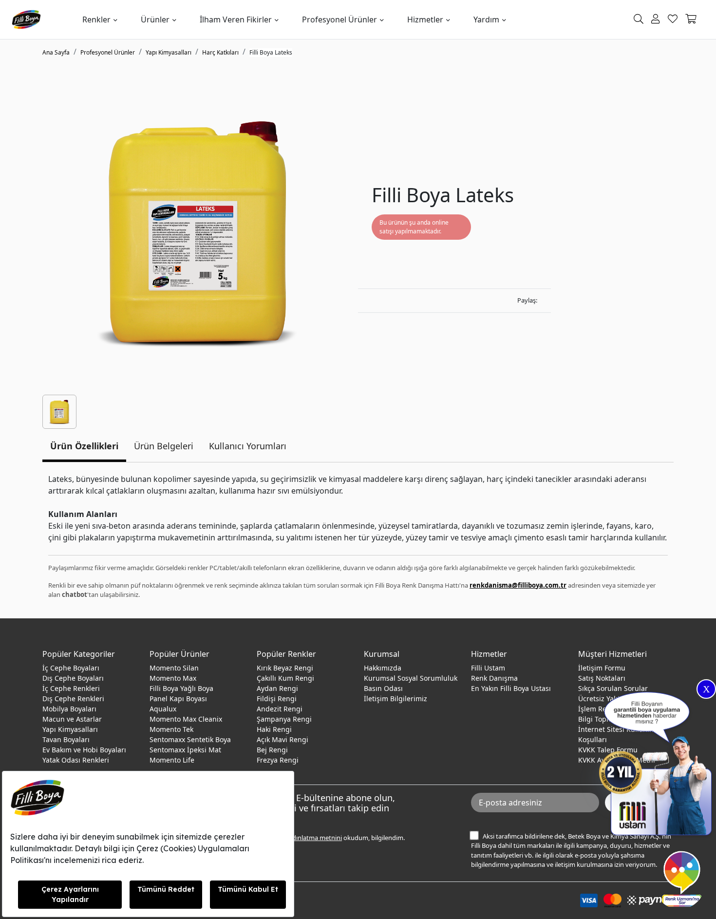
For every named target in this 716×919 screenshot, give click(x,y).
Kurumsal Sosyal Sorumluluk (410, 678)
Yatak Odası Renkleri (75, 760)
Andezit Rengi (279, 708)
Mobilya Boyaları (69, 708)
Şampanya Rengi (284, 719)
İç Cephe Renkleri (71, 688)
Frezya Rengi (278, 760)
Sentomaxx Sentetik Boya (190, 739)
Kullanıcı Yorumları (247, 446)
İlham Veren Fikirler (236, 19)
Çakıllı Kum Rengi (285, 678)
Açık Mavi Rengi (282, 739)
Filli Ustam (488, 667)
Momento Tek (171, 729)
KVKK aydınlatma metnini (305, 837)
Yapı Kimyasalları (168, 52)
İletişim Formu (601, 667)
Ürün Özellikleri (84, 446)
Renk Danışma (494, 678)
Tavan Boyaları (66, 739)
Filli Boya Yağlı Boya (181, 688)
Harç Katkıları (220, 52)
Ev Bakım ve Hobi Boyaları (84, 749)
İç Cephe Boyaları (70, 667)
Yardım (486, 19)
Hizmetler (425, 19)
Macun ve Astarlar (72, 719)
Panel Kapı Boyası (178, 698)
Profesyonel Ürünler (339, 19)
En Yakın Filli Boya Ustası (511, 688)
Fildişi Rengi (277, 698)
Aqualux (163, 708)
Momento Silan (174, 667)
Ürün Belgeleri (163, 446)
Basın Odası (383, 688)
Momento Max (173, 678)
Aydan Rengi (277, 688)
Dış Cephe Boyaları (73, 678)
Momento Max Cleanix (186, 719)
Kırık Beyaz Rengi (285, 667)
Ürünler (155, 19)
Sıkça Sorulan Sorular (613, 688)
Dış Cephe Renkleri (73, 698)
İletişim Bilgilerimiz (395, 698)
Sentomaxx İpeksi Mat (185, 749)
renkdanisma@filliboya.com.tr (518, 585)
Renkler (96, 19)
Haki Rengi (274, 729)
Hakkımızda (382, 667)
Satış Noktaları (601, 678)
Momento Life (172, 760)
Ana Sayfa (56, 52)
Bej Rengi (272, 749)
